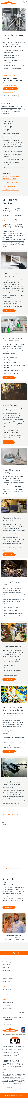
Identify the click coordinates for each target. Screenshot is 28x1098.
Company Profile (7, 989)
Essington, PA (5, 113)
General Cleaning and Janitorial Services (10, 177)
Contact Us (5, 995)
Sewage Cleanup (7, 233)
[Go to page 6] (16, 869)
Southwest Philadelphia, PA (9, 108)
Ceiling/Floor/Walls (19, 239)
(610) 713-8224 (10, 88)
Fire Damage (6, 964)
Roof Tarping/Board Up (18, 243)
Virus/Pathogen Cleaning (14, 235)
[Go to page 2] (9, 869)
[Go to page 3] (10, 869)
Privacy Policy (6, 1005)
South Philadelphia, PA (17, 106)
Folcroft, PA (22, 110)
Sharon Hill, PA (5, 111)
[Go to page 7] (18, 869)
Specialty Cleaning (7, 978)
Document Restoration (9, 241)
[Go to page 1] (7, 869)
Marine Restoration (18, 244)
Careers (4, 992)
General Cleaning (7, 981)
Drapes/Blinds (20, 241)
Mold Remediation (9, 186)
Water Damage (7, 962)
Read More (8, 907)
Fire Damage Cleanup (10, 190)
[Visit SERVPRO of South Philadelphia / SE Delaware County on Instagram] (14, 953)
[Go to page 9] (21, 869)
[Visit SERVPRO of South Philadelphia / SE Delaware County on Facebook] (18, 953)
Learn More (8, 310)
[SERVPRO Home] (8, 3)
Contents (5, 246)
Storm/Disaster (6, 970)
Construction (6, 973)
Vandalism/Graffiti (7, 244)
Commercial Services (10, 182)
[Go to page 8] (19, 869)
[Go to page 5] (14, 869)
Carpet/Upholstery (7, 239)
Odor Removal (6, 243)
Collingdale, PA (14, 110)
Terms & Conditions (7, 1002)
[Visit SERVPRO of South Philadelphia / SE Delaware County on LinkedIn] (9, 953)
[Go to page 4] (12, 869)
